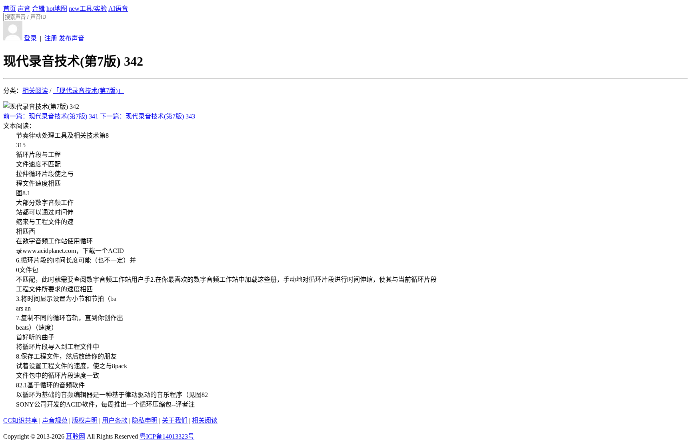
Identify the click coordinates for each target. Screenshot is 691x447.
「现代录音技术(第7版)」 (88, 90)
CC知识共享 (20, 420)
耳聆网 (75, 436)
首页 (9, 8)
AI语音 (118, 8)
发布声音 (71, 38)
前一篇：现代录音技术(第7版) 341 (50, 116)
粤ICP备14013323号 (167, 436)
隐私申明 (145, 420)
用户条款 (115, 420)
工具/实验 (88, 8)
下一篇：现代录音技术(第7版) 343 (147, 116)
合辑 (38, 8)
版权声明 (85, 420)
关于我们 (175, 420)
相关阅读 (35, 90)
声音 (24, 8)
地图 (56, 8)
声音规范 (55, 420)
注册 (50, 38)
